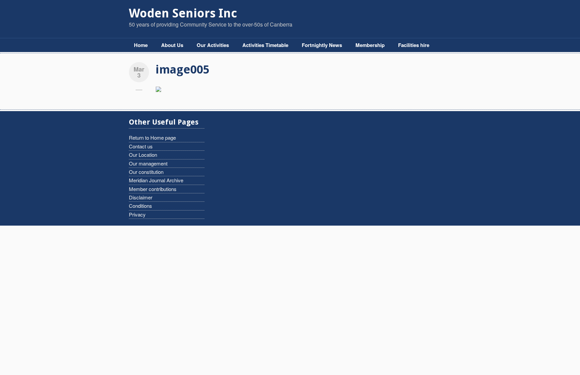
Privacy (137, 214)
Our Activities (213, 45)
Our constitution (146, 171)
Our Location (143, 154)
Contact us (141, 146)
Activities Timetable (265, 45)
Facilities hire (413, 45)
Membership (370, 45)
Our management (148, 163)
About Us (172, 45)
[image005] (158, 88)
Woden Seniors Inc (183, 13)
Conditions (140, 205)
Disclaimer (140, 197)
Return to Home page (152, 137)
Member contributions (153, 188)
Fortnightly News (322, 45)
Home (141, 45)
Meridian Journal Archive (156, 180)
